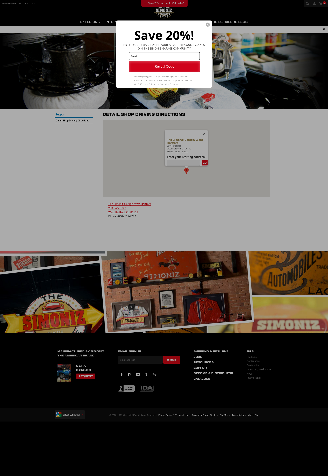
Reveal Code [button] (164, 66)
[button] (208, 25)
